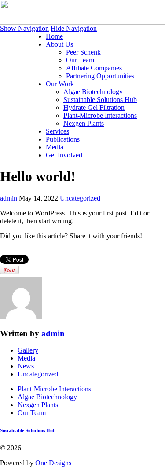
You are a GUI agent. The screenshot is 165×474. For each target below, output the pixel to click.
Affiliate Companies (94, 68)
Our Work (60, 84)
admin (8, 198)
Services (57, 131)
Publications (63, 139)
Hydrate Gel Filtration (94, 107)
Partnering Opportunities (100, 76)
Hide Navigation (74, 28)
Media (54, 147)
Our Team (80, 60)
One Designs (53, 463)
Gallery (28, 350)
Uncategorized (80, 198)
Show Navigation (24, 28)
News (26, 366)
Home (54, 36)
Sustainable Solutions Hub (100, 99)
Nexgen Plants (83, 123)
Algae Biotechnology (93, 91)
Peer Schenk (83, 52)
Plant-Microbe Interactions (100, 115)
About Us (59, 44)
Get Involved (64, 155)
